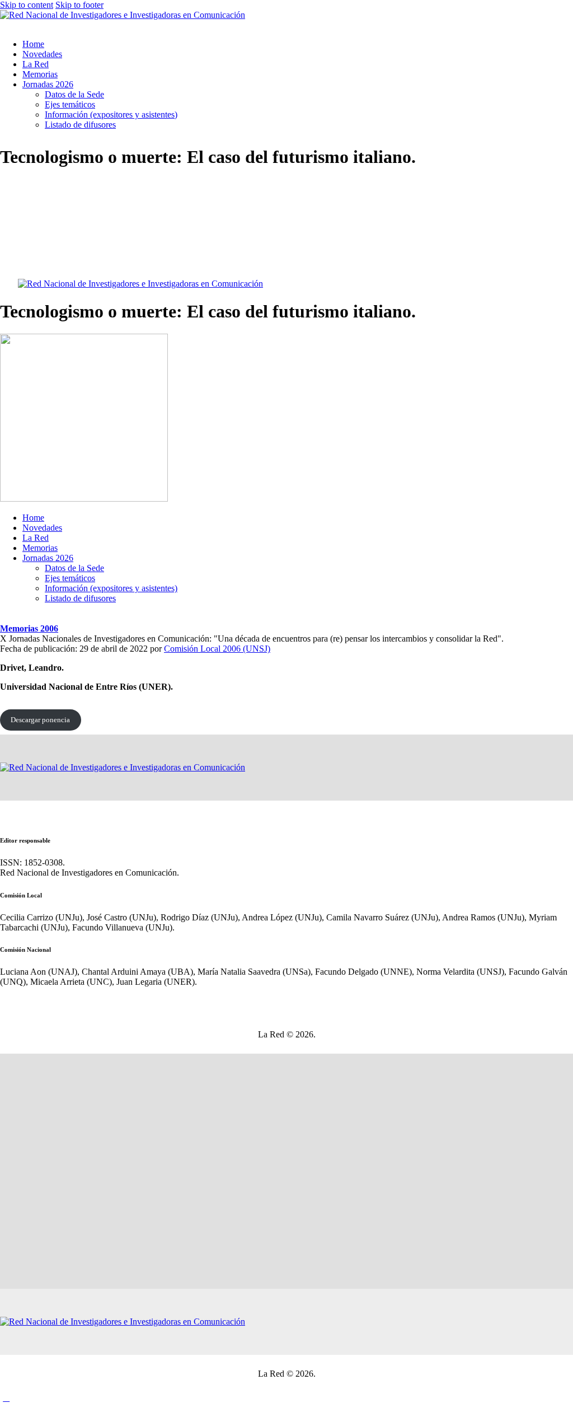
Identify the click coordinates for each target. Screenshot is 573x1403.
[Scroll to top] (6, 1397)
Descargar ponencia (40, 719)
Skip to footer (79, 5)
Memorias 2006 (29, 628)
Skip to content (26, 5)
